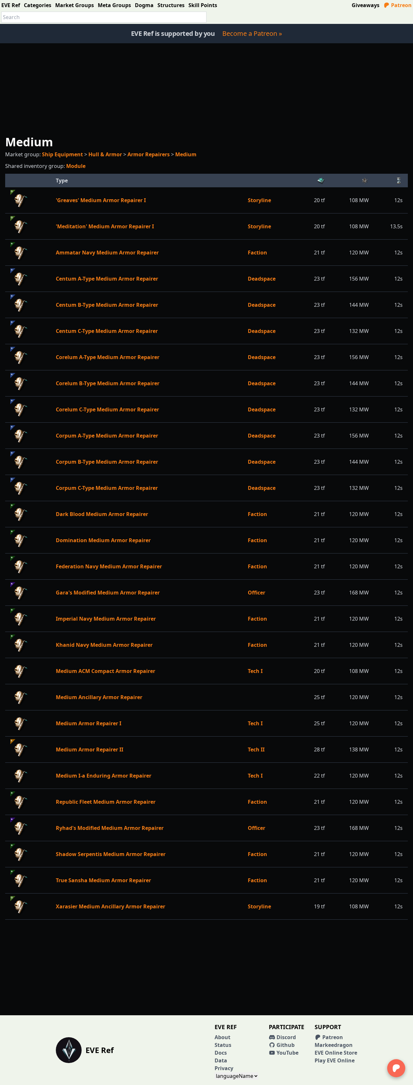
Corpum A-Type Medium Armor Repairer (107, 435)
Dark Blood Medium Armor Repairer (102, 514)
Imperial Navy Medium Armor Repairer (106, 618)
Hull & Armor (105, 154)
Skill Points (202, 5)
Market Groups (74, 5)
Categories (37, 5)
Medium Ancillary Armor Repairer (99, 697)
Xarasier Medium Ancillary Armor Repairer (110, 906)
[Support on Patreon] (396, 1068)
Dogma (144, 5)
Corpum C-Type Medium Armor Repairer (107, 487)
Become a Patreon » (252, 33)
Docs (221, 1052)
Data (221, 1060)
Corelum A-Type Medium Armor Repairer (107, 357)
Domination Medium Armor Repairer (103, 540)
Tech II (256, 749)
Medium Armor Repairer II (89, 749)
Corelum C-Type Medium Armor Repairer (107, 409)
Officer (256, 592)
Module (76, 166)
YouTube (286, 1052)
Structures (171, 5)
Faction (257, 252)
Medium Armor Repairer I (88, 723)
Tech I (255, 671)
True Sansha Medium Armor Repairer (103, 880)
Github (285, 1045)
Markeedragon (334, 1045)
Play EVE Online (335, 1060)
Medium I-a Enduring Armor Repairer (103, 775)
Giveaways (365, 5)
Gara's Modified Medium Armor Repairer (108, 592)
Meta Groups (114, 5)
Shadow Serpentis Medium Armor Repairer (111, 854)
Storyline (259, 200)
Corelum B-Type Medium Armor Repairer (107, 383)
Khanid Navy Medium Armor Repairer (104, 644)
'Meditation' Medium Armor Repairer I (105, 226)
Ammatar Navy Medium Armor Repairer (107, 252)
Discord (285, 1037)
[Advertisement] (206, 88)
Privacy (224, 1068)
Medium (185, 154)
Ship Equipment (62, 154)
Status (223, 1045)
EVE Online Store (336, 1052)
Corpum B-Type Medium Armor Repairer (107, 461)
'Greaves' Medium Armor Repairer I (101, 200)
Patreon (401, 5)
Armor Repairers (148, 154)
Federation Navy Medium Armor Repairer (109, 566)
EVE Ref (10, 5)
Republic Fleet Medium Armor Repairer (106, 801)
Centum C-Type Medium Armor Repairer (107, 331)
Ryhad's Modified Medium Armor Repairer (110, 828)
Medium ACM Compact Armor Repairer (105, 671)
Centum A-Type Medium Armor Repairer (107, 278)
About (222, 1037)
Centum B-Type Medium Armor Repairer (107, 304)
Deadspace (262, 278)
